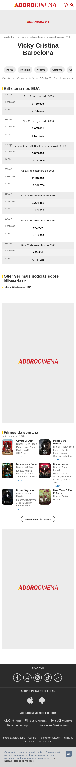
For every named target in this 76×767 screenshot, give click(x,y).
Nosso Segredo (25, 490)
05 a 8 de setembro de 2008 (38, 170)
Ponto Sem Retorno (59, 442)
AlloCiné (9, 720)
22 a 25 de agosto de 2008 (38, 121)
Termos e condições (49, 738)
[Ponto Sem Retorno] (45, 447)
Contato (32, 738)
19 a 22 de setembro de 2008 (38, 220)
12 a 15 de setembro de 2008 (38, 195)
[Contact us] (58, 677)
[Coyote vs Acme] (7, 447)
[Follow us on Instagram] (38, 677)
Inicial (6, 37)
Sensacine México (50, 725)
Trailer (19, 456)
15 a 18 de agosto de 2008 (38, 96)
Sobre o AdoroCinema (14, 738)
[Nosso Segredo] (7, 497)
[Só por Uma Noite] (7, 470)
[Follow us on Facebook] (18, 677)
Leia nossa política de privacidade (29, 759)
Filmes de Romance (55, 37)
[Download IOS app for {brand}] (32, 699)
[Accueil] (35, 5)
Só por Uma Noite (26, 464)
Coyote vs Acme (25, 440)
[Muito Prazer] (45, 470)
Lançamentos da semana (38, 519)
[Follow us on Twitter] (28, 677)
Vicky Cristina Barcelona (38, 49)
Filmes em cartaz (19, 37)
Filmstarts (31, 720)
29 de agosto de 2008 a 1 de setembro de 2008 (38, 145)
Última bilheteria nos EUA (18, 287)
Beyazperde (14, 725)
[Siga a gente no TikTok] (48, 677)
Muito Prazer (60, 464)
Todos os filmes (36, 37)
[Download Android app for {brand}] (43, 699)
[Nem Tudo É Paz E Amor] (45, 497)
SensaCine (57, 720)
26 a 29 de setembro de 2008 (38, 245)
